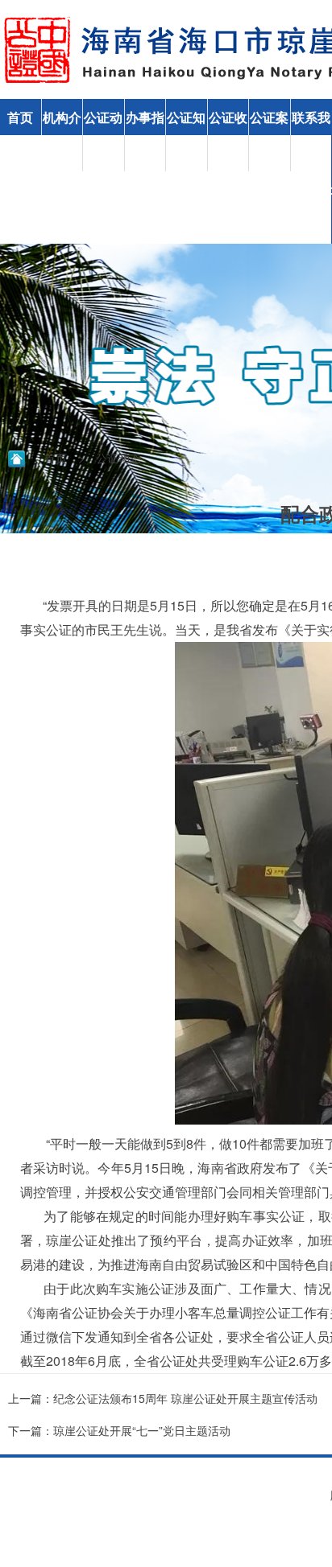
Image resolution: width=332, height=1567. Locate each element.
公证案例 (269, 135)
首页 (20, 117)
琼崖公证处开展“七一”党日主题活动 (141, 1430)
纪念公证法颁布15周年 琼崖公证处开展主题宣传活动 (185, 1398)
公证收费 (228, 135)
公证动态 (103, 135)
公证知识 (186, 135)
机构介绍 (62, 135)
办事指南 (145, 135)
